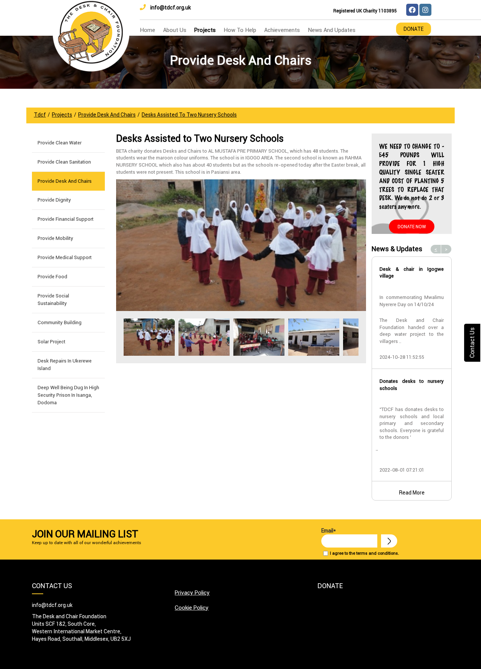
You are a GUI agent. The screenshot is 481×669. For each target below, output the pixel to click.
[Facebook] (412, 10)
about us (174, 29)
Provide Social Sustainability (53, 299)
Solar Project (51, 341)
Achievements (282, 29)
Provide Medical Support (65, 257)
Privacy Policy (192, 592)
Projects (205, 29)
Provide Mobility (55, 238)
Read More (412, 492)
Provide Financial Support (66, 219)
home (147, 29)
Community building (60, 322)
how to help (240, 29)
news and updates (331, 29)
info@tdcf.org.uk (170, 7)
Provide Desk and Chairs (65, 181)
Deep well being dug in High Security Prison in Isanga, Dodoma (68, 395)
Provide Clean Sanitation (64, 162)
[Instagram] (425, 10)
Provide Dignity (54, 200)
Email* (328, 530)
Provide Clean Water (60, 143)
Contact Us (472, 342)
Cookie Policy (192, 607)
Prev (126, 337)
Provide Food (52, 276)
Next (356, 337)
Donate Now (412, 226)
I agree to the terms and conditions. (364, 553)
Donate (414, 29)
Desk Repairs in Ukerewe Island (65, 365)
